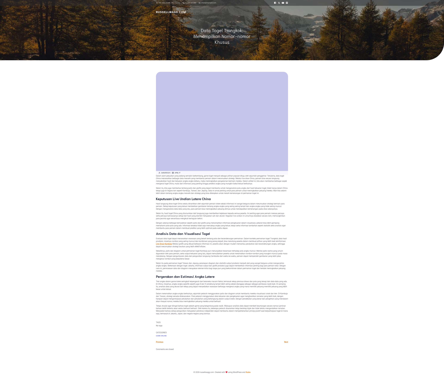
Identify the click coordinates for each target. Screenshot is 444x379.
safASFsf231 (165, 173)
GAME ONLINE (161, 336)
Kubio (248, 372)
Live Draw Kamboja (164, 244)
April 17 (177, 173)
